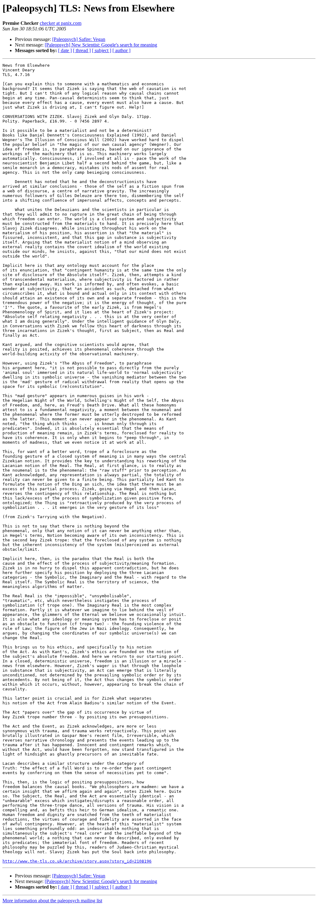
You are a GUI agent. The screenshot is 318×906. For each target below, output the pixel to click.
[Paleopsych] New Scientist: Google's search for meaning (101, 44)
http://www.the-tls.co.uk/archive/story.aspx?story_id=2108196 (77, 861)
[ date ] (65, 50)
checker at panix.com (60, 23)
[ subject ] (101, 50)
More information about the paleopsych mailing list (52, 900)
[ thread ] (82, 50)
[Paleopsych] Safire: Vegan (78, 39)
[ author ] (121, 50)
